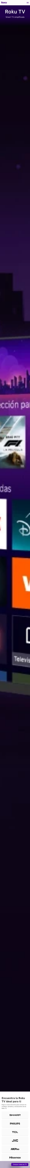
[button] (27, 2)
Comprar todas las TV (20, 1164)
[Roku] (3, 2)
